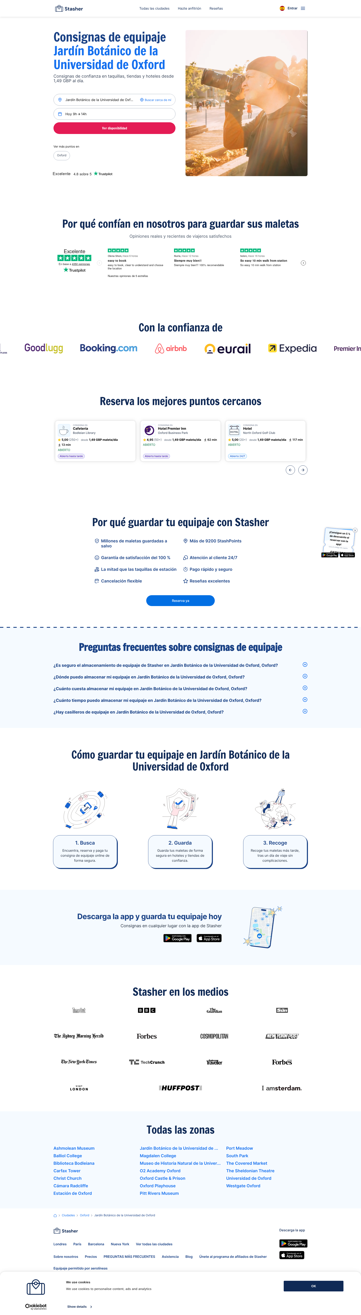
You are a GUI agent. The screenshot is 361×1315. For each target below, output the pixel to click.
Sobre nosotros (65, 1256)
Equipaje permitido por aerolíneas (80, 1268)
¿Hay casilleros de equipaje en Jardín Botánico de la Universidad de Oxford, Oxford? (138, 712)
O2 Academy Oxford (160, 1170)
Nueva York (120, 1244)
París (77, 1244)
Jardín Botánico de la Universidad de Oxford (180, 1148)
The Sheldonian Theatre (250, 1170)
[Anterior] (290, 470)
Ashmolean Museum (74, 1148)
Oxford (61, 155)
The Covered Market (246, 1163)
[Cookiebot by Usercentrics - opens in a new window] (36, 1307)
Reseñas (216, 8)
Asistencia (170, 1256)
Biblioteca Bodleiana (73, 1163)
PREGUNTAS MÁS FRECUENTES (129, 1256)
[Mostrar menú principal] (303, 8)
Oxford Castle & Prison (162, 1178)
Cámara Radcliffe (70, 1185)
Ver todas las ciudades (154, 1244)
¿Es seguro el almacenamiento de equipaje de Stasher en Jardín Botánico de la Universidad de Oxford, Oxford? (165, 665)
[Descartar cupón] (355, 530)
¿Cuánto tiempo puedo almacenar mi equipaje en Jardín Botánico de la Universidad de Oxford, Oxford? (157, 700)
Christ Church (67, 1178)
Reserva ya (180, 601)
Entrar (292, 8)
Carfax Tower (66, 1170)
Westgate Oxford (243, 1185)
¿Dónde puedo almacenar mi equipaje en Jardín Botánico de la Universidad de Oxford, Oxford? (149, 677)
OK (313, 1286)
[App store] (209, 938)
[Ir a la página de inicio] (69, 8)
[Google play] (177, 938)
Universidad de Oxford (248, 1178)
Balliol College (67, 1155)
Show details (77, 1307)
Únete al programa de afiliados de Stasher (233, 1256)
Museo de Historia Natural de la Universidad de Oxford (180, 1163)
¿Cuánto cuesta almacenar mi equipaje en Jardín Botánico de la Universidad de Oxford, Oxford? (150, 688)
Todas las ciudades (154, 8)
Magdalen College (158, 1155)
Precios (91, 1256)
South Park (237, 1155)
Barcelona (96, 1244)
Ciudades (68, 1215)
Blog (189, 1256)
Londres (60, 1244)
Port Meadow (239, 1148)
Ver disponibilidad (114, 128)
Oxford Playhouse (157, 1185)
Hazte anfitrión (189, 8)
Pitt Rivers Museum (159, 1193)
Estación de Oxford (72, 1193)
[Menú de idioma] (282, 8)
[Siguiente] (303, 470)
